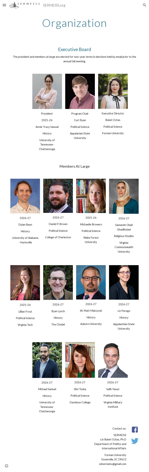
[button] (4, 5)
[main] (74, 22)
